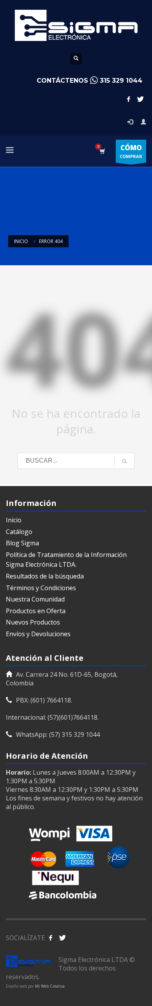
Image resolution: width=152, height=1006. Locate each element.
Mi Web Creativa (50, 986)
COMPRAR (131, 151)
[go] (124, 461)
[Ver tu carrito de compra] (102, 151)
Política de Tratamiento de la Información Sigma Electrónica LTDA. (66, 559)
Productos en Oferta (35, 611)
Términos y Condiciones (41, 588)
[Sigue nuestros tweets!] (62, 938)
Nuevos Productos (33, 622)
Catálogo (19, 531)
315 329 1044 (121, 80)
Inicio (13, 520)
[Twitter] (140, 99)
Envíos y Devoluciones (38, 634)
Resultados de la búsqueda (45, 576)
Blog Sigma (22, 543)
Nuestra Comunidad (35, 599)
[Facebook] (128, 99)
